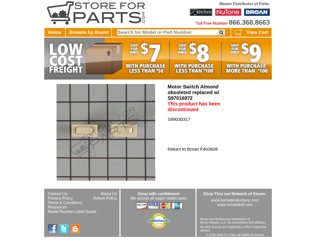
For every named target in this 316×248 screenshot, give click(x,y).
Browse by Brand (89, 32)
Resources (57, 207)
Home (54, 32)
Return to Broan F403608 (193, 149)
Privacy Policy (60, 198)
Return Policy (105, 198)
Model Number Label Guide (72, 211)
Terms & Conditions (65, 203)
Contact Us (57, 194)
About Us (109, 194)
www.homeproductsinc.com (235, 200)
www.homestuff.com (234, 205)
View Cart (257, 32)
